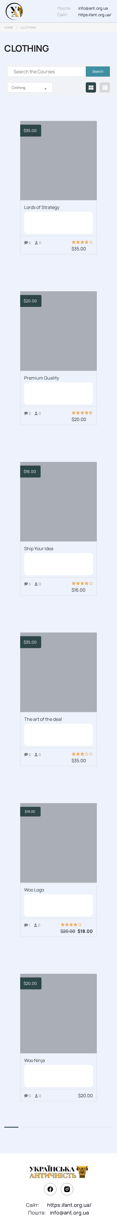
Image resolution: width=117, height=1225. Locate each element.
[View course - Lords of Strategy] (58, 160)
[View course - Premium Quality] (58, 331)
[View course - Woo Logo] (58, 843)
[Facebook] (50, 1189)
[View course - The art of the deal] (58, 672)
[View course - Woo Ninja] (58, 1013)
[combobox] (30, 87)
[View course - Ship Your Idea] (58, 501)
